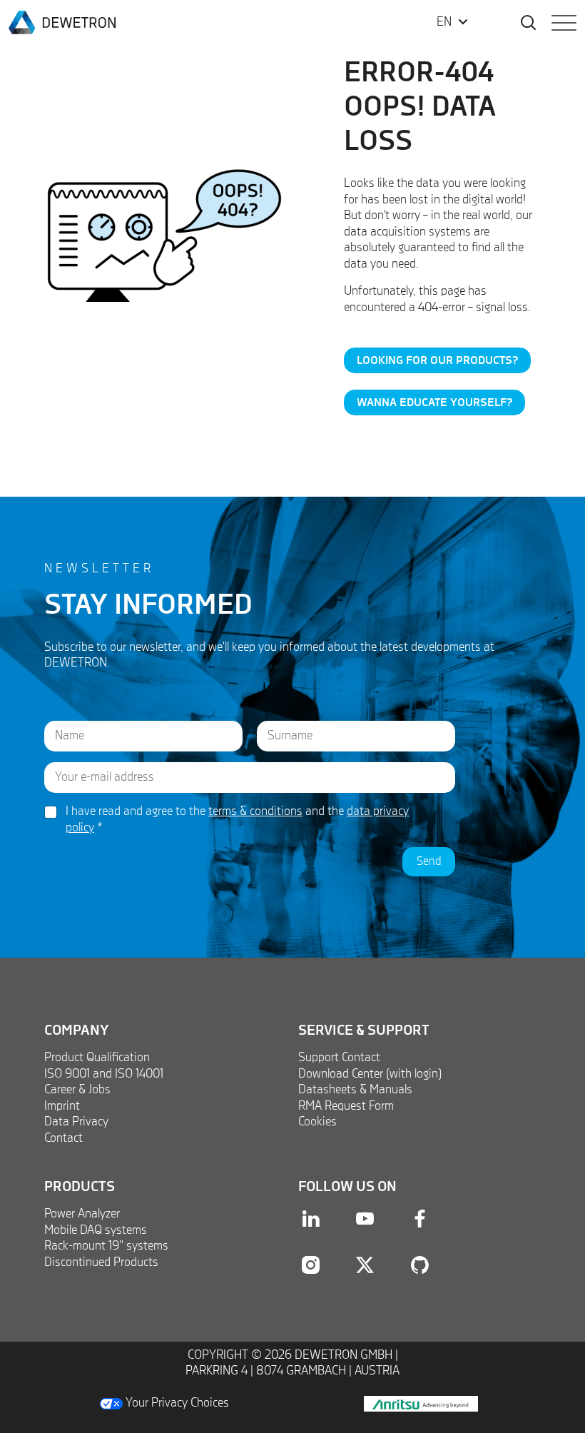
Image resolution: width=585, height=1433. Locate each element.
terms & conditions (255, 811)
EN (444, 22)
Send (429, 862)
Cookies (317, 1121)
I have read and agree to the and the (237, 819)
